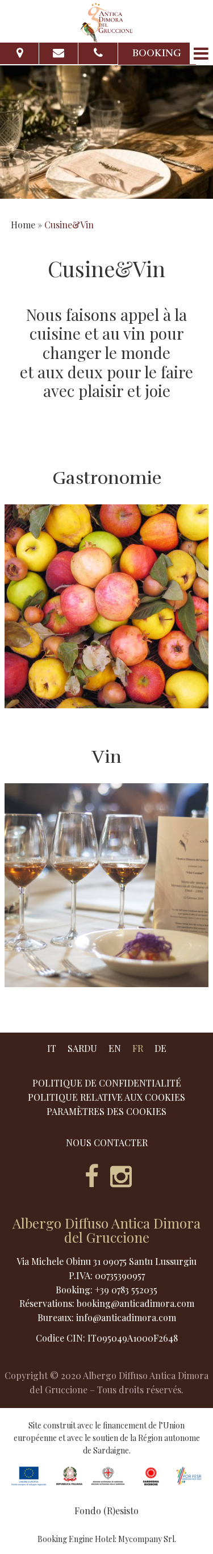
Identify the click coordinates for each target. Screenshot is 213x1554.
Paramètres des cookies (106, 1111)
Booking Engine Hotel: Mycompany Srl (105, 1539)
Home (23, 225)
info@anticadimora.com (126, 1317)
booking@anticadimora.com (135, 1303)
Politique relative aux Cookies (106, 1097)
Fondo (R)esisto (106, 1511)
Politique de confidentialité (106, 1083)
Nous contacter (107, 1142)
